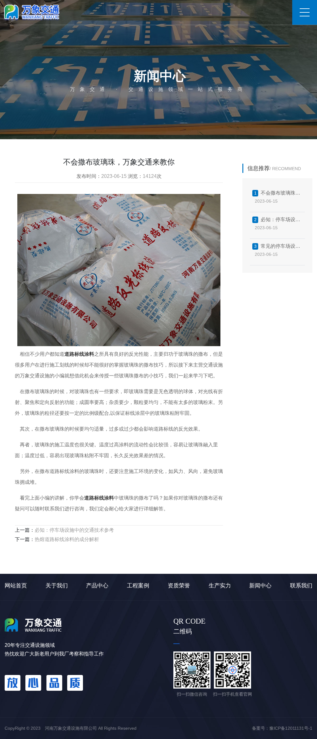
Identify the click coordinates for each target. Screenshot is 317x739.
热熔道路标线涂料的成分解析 (67, 539)
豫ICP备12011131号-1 (290, 728)
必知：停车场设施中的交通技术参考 (74, 530)
